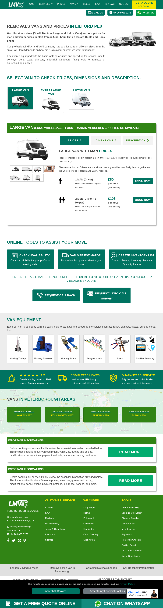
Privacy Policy (127, 584)
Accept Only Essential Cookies (107, 591)
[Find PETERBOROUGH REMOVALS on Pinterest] (19, 541)
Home (31, 3)
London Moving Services (24, 568)
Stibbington (89, 539)
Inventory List (128, 529)
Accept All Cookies (55, 591)
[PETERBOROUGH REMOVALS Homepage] (16, 4)
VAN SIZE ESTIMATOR (81, 260)
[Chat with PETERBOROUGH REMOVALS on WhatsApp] (99, 603)
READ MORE (130, 452)
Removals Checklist (131, 539)
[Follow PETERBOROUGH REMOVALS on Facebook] (8, 541)
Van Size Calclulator (132, 513)
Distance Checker (130, 518)
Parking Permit (129, 545)
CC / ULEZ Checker (132, 550)
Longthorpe (89, 507)
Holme (86, 513)
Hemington (88, 529)
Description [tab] (136, 140)
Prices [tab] (73, 140)
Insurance (50, 534)
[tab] (15, 169)
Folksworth (88, 518)
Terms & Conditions (55, 529)
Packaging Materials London (101, 568)
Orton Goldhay (90, 534)
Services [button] (45, 3)
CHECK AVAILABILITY (30, 260)
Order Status (128, 523)
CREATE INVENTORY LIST (133, 260)
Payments (127, 534)
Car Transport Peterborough (139, 568)
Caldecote (88, 523)
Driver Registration (131, 556)
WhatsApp (148, 12)
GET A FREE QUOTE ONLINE (43, 603)
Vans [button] (73, 3)
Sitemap (49, 539)
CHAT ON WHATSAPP (127, 603)
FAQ (47, 513)
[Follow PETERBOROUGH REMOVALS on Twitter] (13, 541)
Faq (97, 3)
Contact (124, 3)
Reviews (109, 3)
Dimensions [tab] (105, 140)
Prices (61, 3)
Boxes (86, 3)
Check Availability (130, 507)
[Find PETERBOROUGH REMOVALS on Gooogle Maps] (24, 541)
